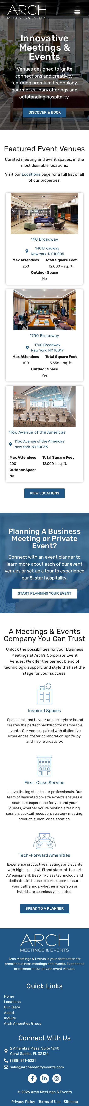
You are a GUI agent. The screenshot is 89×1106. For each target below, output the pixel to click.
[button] (77, 12)
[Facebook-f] (32, 1078)
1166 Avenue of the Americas (37, 432)
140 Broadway (44, 239)
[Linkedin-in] (44, 1078)
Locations (31, 174)
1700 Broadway (44, 335)
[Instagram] (56, 1078)
